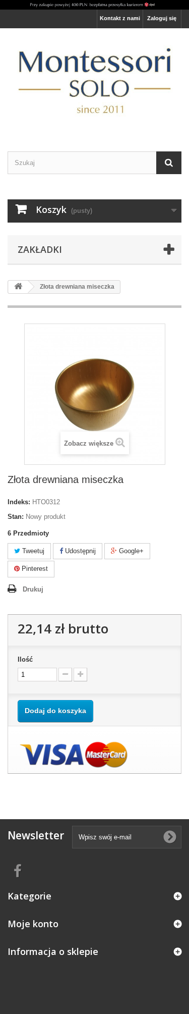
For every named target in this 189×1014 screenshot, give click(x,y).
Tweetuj (32, 551)
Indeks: (19, 502)
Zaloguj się (161, 18)
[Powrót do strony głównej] (18, 287)
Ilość (25, 659)
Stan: (16, 516)
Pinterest (34, 568)
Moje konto (33, 924)
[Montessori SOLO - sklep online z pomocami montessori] (94, 81)
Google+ (130, 551)
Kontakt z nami (120, 18)
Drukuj (33, 589)
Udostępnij (79, 551)
